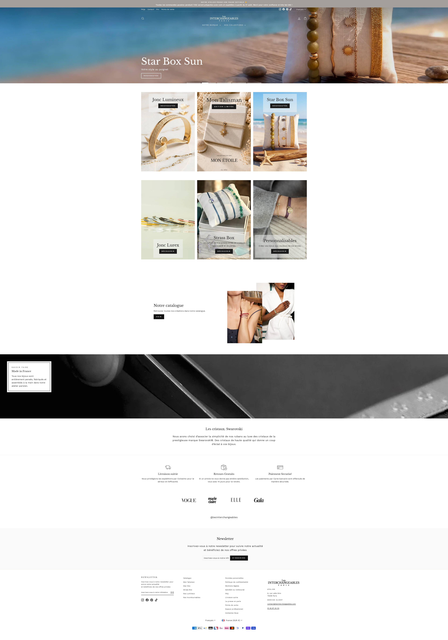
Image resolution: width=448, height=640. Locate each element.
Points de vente (167, 9)
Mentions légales (232, 586)
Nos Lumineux (189, 594)
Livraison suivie (231, 597)
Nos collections (234, 25)
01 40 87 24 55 (273, 608)
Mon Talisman (189, 582)
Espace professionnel (234, 609)
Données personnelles (234, 578)
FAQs (143, 9)
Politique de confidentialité (236, 582)
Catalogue (187, 578)
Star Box (186, 586)
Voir (159, 317)
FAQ (226, 594)
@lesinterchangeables (224, 517)
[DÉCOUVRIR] (168, 219)
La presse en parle (233, 601)
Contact (151, 9)
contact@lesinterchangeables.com (281, 604)
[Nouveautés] (168, 131)
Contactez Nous (231, 613)
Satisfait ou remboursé (235, 590)
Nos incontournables (191, 597)
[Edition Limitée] (224, 131)
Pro (157, 9)
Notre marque (210, 25)
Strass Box (187, 590)
